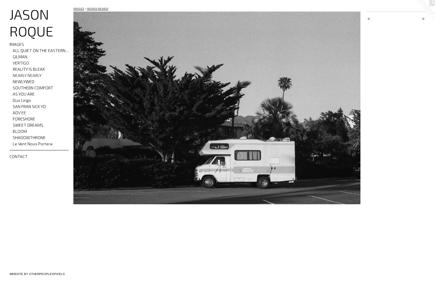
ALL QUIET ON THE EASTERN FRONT (41, 50)
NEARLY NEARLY (27, 75)
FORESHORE (24, 118)
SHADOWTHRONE (29, 137)
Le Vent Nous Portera (32, 143)
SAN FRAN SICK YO (29, 106)
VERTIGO (21, 62)
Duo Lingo (22, 100)
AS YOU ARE (24, 94)
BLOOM (20, 131)
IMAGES (16, 44)
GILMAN (20, 56)
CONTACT (18, 156)
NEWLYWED (23, 81)
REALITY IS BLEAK (29, 69)
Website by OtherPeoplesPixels (37, 274)
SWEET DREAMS (28, 125)
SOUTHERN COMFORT (33, 87)
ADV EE (19, 112)
